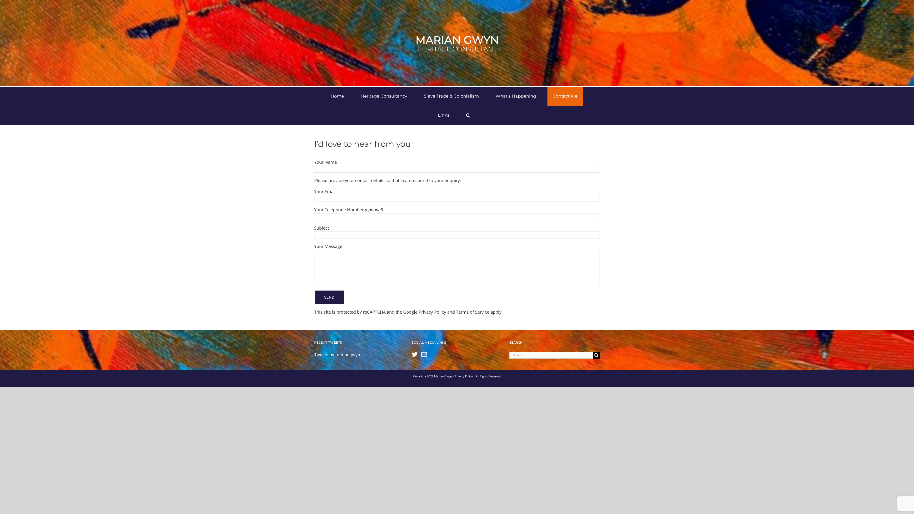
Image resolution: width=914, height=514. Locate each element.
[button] (468, 115)
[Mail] (424, 354)
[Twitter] (414, 354)
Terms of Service (472, 312)
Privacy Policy (432, 312)
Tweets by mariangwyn (337, 354)
